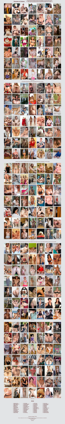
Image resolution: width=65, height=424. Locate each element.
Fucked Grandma (26, 407)
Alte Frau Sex (45, 403)
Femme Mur (45, 406)
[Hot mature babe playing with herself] (41, 297)
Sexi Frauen (35, 411)
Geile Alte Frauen (46, 411)
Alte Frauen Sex (46, 409)
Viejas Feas (15, 408)
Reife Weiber (35, 410)
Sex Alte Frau (35, 404)
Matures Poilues (16, 412)
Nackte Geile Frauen (36, 408)
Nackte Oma (35, 409)
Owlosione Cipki (16, 403)
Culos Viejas (35, 406)
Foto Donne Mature (16, 409)
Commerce (32, 420)
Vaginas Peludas (16, 405)
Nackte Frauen (26, 405)
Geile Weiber (25, 403)
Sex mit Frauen (26, 412)
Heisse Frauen (36, 405)
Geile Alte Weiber (46, 404)
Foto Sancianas (16, 410)
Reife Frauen (25, 410)
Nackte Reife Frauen (26, 408)
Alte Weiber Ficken (16, 411)
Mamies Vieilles (16, 406)
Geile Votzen (35, 412)
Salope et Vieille (16, 404)
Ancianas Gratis (16, 407)
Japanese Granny (26, 404)
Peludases (25, 411)
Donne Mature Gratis (26, 406)
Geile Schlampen (26, 409)
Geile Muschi (45, 405)
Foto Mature (45, 407)
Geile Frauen (35, 403)
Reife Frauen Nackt (46, 412)
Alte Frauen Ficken (36, 407)
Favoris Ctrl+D (32, 159)
